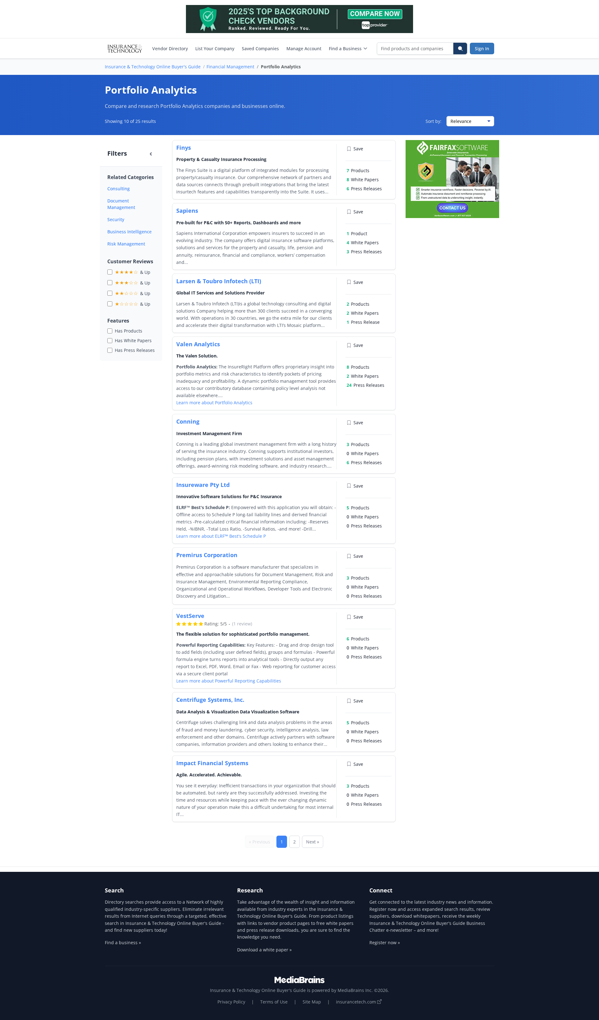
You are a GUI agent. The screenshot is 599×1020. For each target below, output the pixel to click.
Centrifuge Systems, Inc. (210, 699)
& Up (132, 272)
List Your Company (214, 48)
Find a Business (345, 48)
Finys (183, 147)
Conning (187, 421)
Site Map (312, 1002)
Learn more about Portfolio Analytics (214, 403)
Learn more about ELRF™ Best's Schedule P (221, 536)
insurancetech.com (356, 1002)
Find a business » (123, 942)
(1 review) (242, 624)
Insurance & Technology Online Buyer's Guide (153, 67)
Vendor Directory (170, 48)
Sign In (482, 48)
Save (358, 149)
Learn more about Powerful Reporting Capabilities (228, 681)
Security (115, 219)
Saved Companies (260, 48)
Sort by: (433, 121)
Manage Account (303, 48)
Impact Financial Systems (212, 763)
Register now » (384, 942)
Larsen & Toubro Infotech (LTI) (218, 281)
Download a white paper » (264, 950)
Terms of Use (274, 1002)
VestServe (190, 615)
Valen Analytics (198, 344)
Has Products (128, 331)
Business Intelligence (129, 232)
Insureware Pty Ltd (203, 484)
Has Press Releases (135, 350)
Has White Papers (133, 340)
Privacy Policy (231, 1002)
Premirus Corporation (206, 555)
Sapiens (187, 210)
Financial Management (230, 67)
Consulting (118, 189)
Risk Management (126, 244)
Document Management (121, 204)
